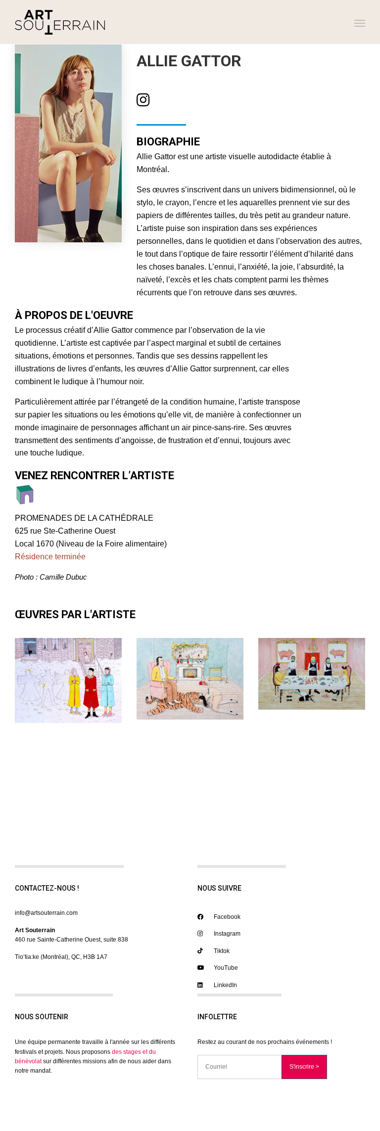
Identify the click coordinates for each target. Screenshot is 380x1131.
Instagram (226, 933)
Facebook (226, 916)
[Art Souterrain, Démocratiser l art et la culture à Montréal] (60, 22)
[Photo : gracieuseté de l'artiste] (68, 680)
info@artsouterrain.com (46, 912)
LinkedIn (224, 985)
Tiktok (221, 951)
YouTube (225, 967)
